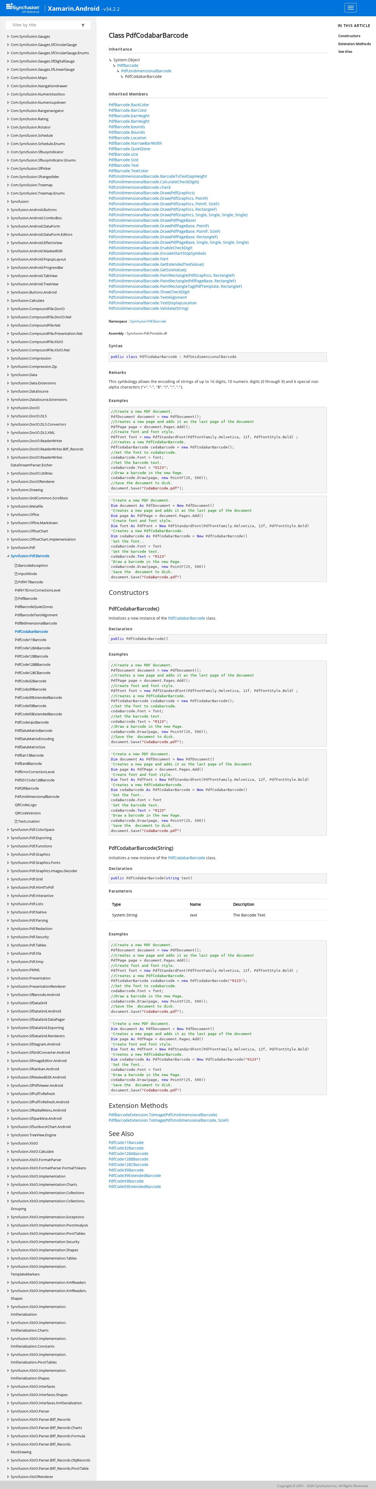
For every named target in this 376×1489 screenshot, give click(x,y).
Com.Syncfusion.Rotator (31, 127)
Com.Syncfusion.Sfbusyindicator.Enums (43, 160)
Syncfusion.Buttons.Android (34, 292)
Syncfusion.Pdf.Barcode (30, 555)
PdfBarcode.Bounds (127, 132)
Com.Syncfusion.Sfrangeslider (35, 176)
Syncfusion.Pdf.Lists (27, 903)
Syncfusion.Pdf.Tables (28, 945)
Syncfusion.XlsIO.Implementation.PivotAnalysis (49, 1225)
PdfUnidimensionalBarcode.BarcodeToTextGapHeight (158, 176)
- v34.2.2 (110, 9)
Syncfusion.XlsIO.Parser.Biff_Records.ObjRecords (50, 1460)
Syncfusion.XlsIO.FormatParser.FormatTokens (48, 1167)
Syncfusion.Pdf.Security (30, 936)
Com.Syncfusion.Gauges (30, 36)
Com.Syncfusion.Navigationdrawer (39, 85)
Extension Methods (354, 43)
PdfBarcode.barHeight (129, 115)
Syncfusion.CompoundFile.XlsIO (37, 341)
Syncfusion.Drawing (27, 489)
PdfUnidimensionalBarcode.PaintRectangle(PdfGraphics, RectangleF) (172, 275)
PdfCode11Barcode (30, 639)
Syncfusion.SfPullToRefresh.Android (40, 1101)
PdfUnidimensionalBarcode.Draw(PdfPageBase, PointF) (159, 225)
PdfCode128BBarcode (32, 664)
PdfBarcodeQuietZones (34, 606)
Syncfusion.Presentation (31, 978)
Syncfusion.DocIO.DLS (29, 416)
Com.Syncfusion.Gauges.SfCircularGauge (44, 44)
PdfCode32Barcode (30, 680)
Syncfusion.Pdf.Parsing (29, 920)
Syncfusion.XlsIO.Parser (30, 1411)
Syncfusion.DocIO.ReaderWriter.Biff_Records (47, 449)
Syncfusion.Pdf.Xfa (26, 953)
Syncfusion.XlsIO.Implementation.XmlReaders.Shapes (49, 1294)
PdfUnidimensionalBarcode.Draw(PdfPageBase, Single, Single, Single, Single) (179, 242)
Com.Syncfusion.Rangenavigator (37, 110)
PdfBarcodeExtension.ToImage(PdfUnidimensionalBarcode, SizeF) (168, 1120)
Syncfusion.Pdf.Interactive (32, 895)
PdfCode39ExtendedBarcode (38, 697)
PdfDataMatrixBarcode (33, 730)
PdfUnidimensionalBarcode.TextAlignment (148, 297)
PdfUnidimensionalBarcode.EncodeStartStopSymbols (157, 253)
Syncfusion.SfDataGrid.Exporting (37, 1027)
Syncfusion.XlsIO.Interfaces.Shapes (39, 1394)
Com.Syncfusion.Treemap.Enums (38, 193)
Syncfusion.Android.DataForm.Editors (41, 234)
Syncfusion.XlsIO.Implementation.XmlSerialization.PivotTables (38, 1358)
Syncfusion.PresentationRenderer (38, 986)
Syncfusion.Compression (31, 358)
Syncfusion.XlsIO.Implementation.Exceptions (47, 1216)
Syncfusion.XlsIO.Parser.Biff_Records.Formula (48, 1435)
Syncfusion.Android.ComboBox (36, 217)
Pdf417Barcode (30, 581)
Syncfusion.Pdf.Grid (27, 879)
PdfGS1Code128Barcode (35, 780)
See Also (345, 51)
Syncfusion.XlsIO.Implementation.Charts (44, 1184)
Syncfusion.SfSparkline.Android (36, 1118)
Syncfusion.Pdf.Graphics (30, 854)
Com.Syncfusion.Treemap (32, 184)
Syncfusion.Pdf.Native (29, 912)
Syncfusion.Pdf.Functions (31, 846)
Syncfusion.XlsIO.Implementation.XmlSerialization (38, 1310)
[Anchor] (106, 592)
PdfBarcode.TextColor (128, 170)
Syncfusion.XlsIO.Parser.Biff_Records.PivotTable (50, 1468)
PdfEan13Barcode (29, 755)
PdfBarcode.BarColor (128, 110)
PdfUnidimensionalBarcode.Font (138, 258)
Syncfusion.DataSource (29, 391)
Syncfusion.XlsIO (24, 1143)
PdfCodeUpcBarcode (32, 722)
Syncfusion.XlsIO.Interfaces (33, 1386)
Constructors (349, 35)
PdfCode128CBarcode (32, 672)
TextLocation (28, 821)
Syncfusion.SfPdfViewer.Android (37, 1085)
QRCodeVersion (28, 813)
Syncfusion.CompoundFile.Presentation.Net (47, 333)
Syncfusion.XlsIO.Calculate (32, 1151)
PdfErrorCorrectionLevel (35, 771)
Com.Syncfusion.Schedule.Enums (38, 143)
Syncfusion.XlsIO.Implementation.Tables (44, 1258)
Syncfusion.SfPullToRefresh (33, 1093)
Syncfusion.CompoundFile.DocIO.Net (41, 316)
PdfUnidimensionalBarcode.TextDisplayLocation (153, 302)
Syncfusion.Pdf (23, 547)
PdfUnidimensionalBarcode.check (140, 187)
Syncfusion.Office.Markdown (34, 522)
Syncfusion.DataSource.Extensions (39, 399)
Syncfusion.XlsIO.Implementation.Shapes (44, 1249)
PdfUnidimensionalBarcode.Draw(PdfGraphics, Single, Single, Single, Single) (178, 214)
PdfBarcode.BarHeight (129, 121)
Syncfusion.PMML (25, 969)
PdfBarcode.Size (123, 159)
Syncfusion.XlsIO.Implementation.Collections (47, 1192)
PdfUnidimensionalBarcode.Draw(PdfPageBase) (152, 220)
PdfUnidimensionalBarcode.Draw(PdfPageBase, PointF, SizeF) (164, 231)
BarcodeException (32, 565)
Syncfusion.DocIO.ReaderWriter (36, 440)
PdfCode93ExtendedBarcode (38, 713)
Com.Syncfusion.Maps (29, 77)
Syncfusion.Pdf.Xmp (27, 961)
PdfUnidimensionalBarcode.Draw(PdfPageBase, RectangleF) (163, 236)
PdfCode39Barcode (30, 689)
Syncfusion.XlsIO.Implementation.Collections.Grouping (48, 1204)
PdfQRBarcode (27, 788)
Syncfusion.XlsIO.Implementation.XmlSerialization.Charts (38, 1326)
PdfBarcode (27, 598)
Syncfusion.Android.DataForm (35, 226)
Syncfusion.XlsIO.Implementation (38, 1176)
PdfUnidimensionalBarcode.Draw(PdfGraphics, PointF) (158, 198)
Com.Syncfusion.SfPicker (31, 168)
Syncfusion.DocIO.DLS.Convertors (38, 424)
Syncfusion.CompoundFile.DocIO (38, 308)
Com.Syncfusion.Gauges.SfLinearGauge (43, 69)
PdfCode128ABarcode (32, 647)
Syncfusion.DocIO (25, 407)
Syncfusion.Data (24, 374)
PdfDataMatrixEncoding (34, 738)
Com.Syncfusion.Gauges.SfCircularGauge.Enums (50, 52)
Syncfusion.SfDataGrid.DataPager (38, 1019)
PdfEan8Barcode (28, 763)
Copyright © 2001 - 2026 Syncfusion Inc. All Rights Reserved (322, 1485)
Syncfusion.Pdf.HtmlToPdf (32, 887)
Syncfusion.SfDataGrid (29, 1002)
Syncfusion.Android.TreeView (34, 283)
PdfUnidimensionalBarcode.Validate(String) (148, 308)
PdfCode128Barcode (31, 656)
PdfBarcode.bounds (127, 126)
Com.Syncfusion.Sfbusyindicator (37, 151)
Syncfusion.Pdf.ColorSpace (32, 829)
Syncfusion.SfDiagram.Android (35, 1044)
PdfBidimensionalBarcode (36, 623)
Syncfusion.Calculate (27, 300)
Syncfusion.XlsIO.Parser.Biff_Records (40, 1419)
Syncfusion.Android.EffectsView (36, 242)
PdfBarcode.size (123, 154)
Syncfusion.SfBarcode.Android (35, 994)
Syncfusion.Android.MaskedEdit (37, 250)
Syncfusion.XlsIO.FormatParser (36, 1159)
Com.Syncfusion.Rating (29, 118)
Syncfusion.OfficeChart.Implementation (43, 539)
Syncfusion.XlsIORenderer (32, 1476)
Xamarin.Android (74, 8)
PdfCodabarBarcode (31, 631)
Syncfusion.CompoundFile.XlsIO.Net (40, 349)
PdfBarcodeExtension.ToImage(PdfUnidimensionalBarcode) (163, 1114)
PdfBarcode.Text (124, 165)
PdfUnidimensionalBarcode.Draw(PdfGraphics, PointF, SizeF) (164, 203)
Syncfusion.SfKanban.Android (35, 1068)
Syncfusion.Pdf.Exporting (31, 837)
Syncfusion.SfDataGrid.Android (36, 1011)
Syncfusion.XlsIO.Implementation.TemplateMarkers (38, 1270)
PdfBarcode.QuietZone (129, 148)
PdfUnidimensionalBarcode (37, 796)
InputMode (27, 573)
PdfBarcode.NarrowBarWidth (135, 143)
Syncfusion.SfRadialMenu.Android (38, 1110)
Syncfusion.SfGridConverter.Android (40, 1052)
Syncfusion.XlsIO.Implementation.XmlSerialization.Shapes (38, 1374)
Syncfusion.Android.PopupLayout (38, 259)
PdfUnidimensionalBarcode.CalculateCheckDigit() (154, 181)
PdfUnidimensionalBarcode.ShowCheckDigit (149, 291)
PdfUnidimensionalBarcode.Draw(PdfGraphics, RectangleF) (163, 209)
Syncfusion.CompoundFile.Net (36, 325)
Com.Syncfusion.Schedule (32, 135)
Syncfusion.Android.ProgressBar (37, 267)
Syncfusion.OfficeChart (29, 531)
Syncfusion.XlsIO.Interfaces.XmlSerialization (46, 1402)
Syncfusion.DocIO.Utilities (32, 473)
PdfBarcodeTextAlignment (36, 614)
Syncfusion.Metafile (27, 506)
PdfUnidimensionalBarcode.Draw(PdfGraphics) (152, 192)
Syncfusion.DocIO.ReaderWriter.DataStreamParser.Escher (37, 461)
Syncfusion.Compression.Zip (34, 366)
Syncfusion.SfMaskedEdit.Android (38, 1077)
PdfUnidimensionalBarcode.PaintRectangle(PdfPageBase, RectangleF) (172, 280)
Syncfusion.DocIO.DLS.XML (33, 432)
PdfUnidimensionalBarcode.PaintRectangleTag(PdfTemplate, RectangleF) (175, 286)
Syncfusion (20, 201)
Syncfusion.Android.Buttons (34, 209)
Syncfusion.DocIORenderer (33, 481)
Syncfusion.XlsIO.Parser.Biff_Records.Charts (46, 1427)
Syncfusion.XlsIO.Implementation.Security (45, 1241)
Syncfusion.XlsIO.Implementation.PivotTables (48, 1233)
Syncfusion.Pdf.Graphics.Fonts (35, 862)
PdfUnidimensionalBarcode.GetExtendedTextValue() (156, 264)
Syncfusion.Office (25, 514)
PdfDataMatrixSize (30, 746)
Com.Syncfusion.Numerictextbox (38, 94)
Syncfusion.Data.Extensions (33, 383)
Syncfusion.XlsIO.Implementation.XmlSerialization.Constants (38, 1342)
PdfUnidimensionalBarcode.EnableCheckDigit (150, 247)
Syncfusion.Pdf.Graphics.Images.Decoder (44, 870)
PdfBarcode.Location (127, 137)
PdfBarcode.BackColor (129, 104)
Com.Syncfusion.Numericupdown (38, 102)
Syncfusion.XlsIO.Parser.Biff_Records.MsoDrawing (41, 1448)
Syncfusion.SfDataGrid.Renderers (38, 1035)
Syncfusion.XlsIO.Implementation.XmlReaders (48, 1282)
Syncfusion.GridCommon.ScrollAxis (39, 498)
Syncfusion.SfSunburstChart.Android (41, 1126)
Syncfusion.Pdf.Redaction (31, 928)
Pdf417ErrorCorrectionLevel (37, 590)
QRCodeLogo (26, 804)
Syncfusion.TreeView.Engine (33, 1134)
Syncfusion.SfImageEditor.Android (39, 1060)
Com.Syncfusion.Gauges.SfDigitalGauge (43, 61)
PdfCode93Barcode (30, 705)
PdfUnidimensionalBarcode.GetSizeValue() (147, 269)
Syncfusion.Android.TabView (34, 275)
